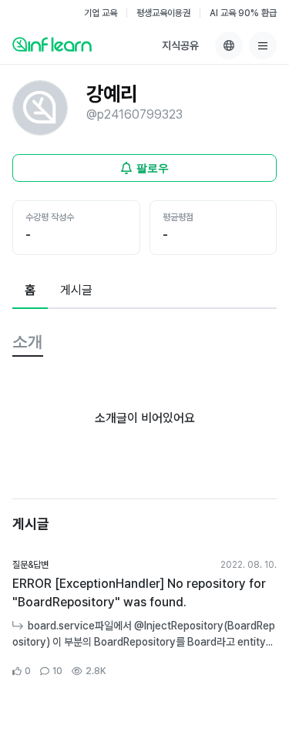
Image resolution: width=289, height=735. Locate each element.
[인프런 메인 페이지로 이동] (52, 44)
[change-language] (229, 45)
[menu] (263, 45)
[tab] (30, 291)
